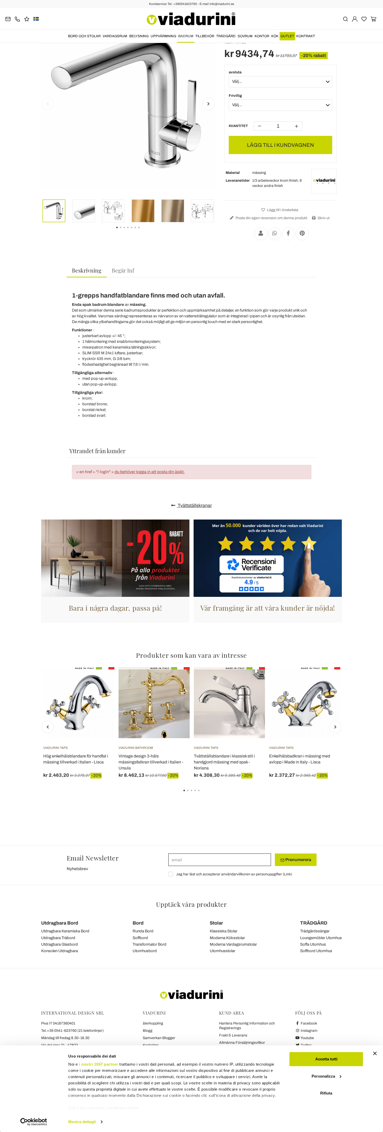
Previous (47, 104)
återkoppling (153, 1023)
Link (287, 874)
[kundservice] (17, 19)
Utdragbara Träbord (58, 938)
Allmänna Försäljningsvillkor (242, 1043)
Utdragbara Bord (59, 923)
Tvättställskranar (194, 505)
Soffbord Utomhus (316, 951)
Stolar (216, 923)
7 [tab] (143, 231)
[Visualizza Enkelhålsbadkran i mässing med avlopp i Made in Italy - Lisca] (327, 680)
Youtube (307, 1038)
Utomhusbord (145, 951)
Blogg (147, 1031)
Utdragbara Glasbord (59, 944)
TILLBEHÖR (204, 36)
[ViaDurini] (191, 18)
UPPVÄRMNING (163, 36)
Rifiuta (326, 1093)
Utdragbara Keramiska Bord (65, 931)
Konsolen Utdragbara (59, 951)
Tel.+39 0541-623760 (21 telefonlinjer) (72, 1031)
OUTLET (287, 36)
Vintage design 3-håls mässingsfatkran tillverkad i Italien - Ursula (151, 762)
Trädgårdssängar (315, 931)
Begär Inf (123, 270)
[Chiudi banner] (375, 1053)
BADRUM (185, 36)
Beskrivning (86, 270)
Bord (138, 923)
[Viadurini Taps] (324, 181)
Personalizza (323, 1076)
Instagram (308, 1031)
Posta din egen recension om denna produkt (271, 218)
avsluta (235, 72)
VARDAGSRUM (115, 36)
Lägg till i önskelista (282, 210)
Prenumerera (298, 859)
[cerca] (345, 19)
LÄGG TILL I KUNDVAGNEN (280, 145)
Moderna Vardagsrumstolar (233, 944)
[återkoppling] (26, 19)
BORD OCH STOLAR (84, 36)
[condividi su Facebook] (288, 233)
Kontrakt (305, 36)
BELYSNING (139, 36)
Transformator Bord (149, 944)
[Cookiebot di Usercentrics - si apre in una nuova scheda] (34, 1122)
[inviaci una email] (8, 19)
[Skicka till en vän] (260, 233)
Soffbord (140, 938)
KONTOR (262, 36)
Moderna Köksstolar (227, 938)
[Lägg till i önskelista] (101, 693)
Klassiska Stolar (223, 931)
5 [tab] (203, 794)
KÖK (275, 36)
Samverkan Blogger (159, 1038)
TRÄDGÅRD (226, 36)
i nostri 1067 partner (98, 1064)
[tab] (87, 270)
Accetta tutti (326, 1059)
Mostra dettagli (82, 1122)
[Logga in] (354, 19)
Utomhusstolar (222, 951)
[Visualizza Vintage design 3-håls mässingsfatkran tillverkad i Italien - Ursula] (176, 680)
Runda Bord (143, 931)
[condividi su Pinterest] (302, 233)
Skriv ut (323, 218)
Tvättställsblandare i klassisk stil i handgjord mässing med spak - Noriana (224, 762)
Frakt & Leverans (233, 1035)
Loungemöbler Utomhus (321, 938)
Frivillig (235, 96)
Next (208, 104)
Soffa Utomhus (313, 944)
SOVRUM (245, 36)
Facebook (308, 1023)
